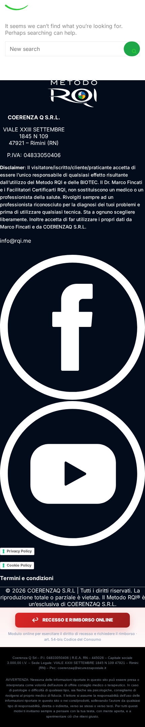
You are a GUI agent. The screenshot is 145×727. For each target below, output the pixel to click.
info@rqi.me (15, 240)
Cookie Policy (19, 565)
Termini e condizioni (26, 578)
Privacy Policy (19, 551)
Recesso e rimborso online (77, 620)
